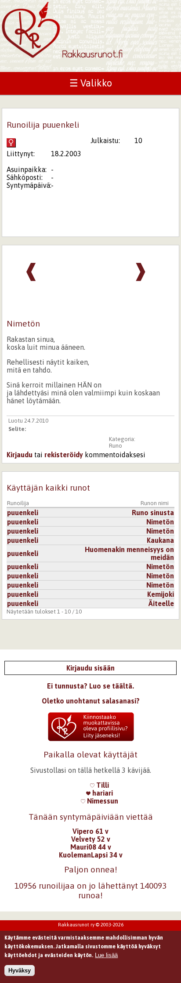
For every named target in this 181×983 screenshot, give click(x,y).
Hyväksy (19, 970)
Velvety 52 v (90, 839)
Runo (115, 445)
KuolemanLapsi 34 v (91, 855)
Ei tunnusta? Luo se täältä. (90, 686)
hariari (101, 793)
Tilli (101, 785)
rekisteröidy (63, 455)
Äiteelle (161, 603)
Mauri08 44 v (90, 847)
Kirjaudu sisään (90, 668)
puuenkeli (22, 513)
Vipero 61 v (90, 831)
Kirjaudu (20, 455)
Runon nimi (155, 503)
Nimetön (160, 522)
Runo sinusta (153, 513)
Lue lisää (106, 955)
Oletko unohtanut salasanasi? (91, 701)
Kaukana (160, 540)
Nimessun (101, 801)
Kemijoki (160, 594)
